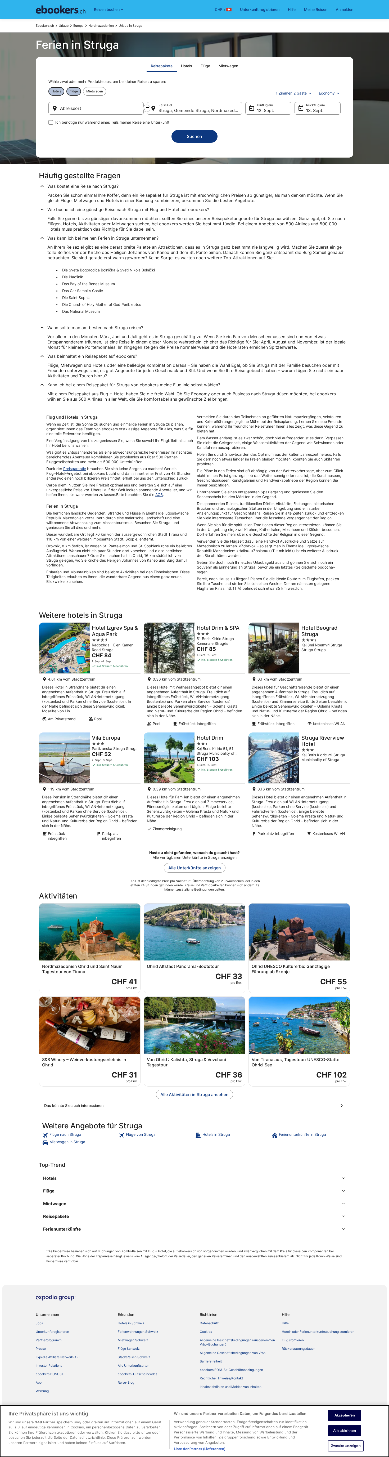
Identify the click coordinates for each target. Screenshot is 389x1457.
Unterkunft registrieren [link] (52, 1332)
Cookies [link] (206, 1332)
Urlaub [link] (64, 26)
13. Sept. (314, 110)
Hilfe (292, 9)
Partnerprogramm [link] (48, 1340)
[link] (79, 1135)
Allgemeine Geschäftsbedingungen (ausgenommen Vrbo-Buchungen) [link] (237, 1342)
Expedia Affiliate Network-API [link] (57, 1357)
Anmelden (344, 9)
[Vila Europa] (90, 788)
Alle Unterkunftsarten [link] (133, 1365)
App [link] (39, 1382)
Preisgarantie (74, 468)
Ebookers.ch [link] (45, 26)
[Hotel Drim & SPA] (194, 676)
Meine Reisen (315, 9)
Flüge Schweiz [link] (129, 1349)
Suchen (194, 136)
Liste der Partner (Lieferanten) (200, 1449)
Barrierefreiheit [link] (211, 1361)
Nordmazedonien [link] (101, 26)
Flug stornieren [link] (293, 1340)
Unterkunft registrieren (259, 9)
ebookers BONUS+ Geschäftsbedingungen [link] (231, 1370)
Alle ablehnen (344, 1430)
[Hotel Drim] (194, 788)
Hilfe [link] (285, 1323)
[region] (194, 1431)
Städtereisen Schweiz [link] (134, 1357)
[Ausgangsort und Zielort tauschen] (146, 108)
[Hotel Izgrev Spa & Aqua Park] (90, 676)
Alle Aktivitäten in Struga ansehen (194, 1094)
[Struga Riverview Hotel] (299, 788)
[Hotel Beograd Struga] (299, 676)
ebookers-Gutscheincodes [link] (137, 1374)
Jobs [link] (39, 1323)
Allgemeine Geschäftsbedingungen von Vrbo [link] (232, 1353)
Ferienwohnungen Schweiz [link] (138, 1332)
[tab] (162, 66)
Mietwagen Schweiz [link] (133, 1340)
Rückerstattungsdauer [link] (298, 1349)
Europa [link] (78, 26)
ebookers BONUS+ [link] (50, 1374)
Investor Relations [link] (49, 1365)
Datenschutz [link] (209, 1323)
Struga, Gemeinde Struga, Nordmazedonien (200, 110)
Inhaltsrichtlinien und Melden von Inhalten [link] (230, 1387)
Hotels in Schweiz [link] (131, 1323)
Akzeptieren (344, 1415)
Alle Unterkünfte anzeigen (194, 867)
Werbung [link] (42, 1391)
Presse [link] (41, 1349)
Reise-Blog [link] (126, 1382)
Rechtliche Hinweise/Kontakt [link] (221, 1378)
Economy (327, 93)
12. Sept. (265, 110)
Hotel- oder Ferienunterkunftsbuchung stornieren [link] (318, 1332)
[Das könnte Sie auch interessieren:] (194, 1105)
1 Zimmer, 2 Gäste (291, 93)
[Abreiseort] (96, 108)
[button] (194, 1178)
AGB (159, 494)
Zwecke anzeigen (346, 1445)
